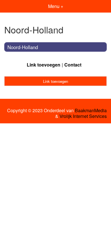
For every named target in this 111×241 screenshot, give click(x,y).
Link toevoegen (43, 64)
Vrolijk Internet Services (83, 116)
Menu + (55, 6)
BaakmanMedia (91, 110)
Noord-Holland (22, 47)
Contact (72, 64)
